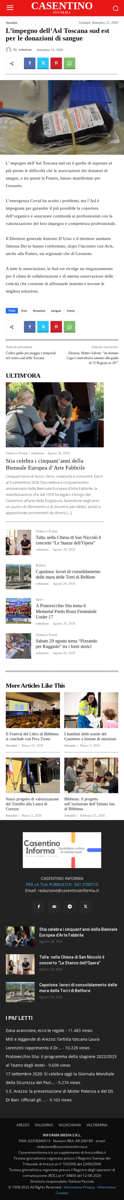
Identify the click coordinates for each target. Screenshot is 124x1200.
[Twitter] (43, 63)
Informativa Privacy (79, 1187)
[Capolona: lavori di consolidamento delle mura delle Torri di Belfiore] (18, 576)
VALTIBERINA (97, 1125)
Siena (71, 311)
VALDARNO (44, 1125)
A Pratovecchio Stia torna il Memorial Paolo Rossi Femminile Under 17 (66, 611)
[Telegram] (70, 907)
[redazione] (9, 50)
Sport (39, 599)
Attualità (11, 22)
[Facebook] (29, 63)
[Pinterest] (56, 63)
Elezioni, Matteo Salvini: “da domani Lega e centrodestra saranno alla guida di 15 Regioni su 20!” (92, 358)
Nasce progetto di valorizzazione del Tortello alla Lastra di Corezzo (32, 804)
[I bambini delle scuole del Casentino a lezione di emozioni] (91, 710)
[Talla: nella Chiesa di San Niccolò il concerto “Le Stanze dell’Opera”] (18, 542)
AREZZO (22, 1125)
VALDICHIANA (70, 1125)
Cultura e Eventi (16, 453)
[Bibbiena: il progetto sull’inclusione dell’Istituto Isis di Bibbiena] (91, 775)
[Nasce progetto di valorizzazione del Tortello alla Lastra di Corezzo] (33, 775)
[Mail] (54, 907)
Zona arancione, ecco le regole (35, 1030)
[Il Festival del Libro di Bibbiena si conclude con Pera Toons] (33, 710)
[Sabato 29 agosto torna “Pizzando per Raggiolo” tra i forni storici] (18, 646)
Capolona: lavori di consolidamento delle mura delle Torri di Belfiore (68, 574)
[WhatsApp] (69, 63)
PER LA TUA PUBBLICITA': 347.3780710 (62, 884)
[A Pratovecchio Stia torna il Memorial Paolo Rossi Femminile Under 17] (18, 610)
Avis (24, 311)
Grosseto (39, 311)
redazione (25, 49)
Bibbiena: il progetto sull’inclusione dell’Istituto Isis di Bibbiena (89, 804)
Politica (41, 565)
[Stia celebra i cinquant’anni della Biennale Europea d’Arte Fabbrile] (55, 414)
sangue (56, 311)
